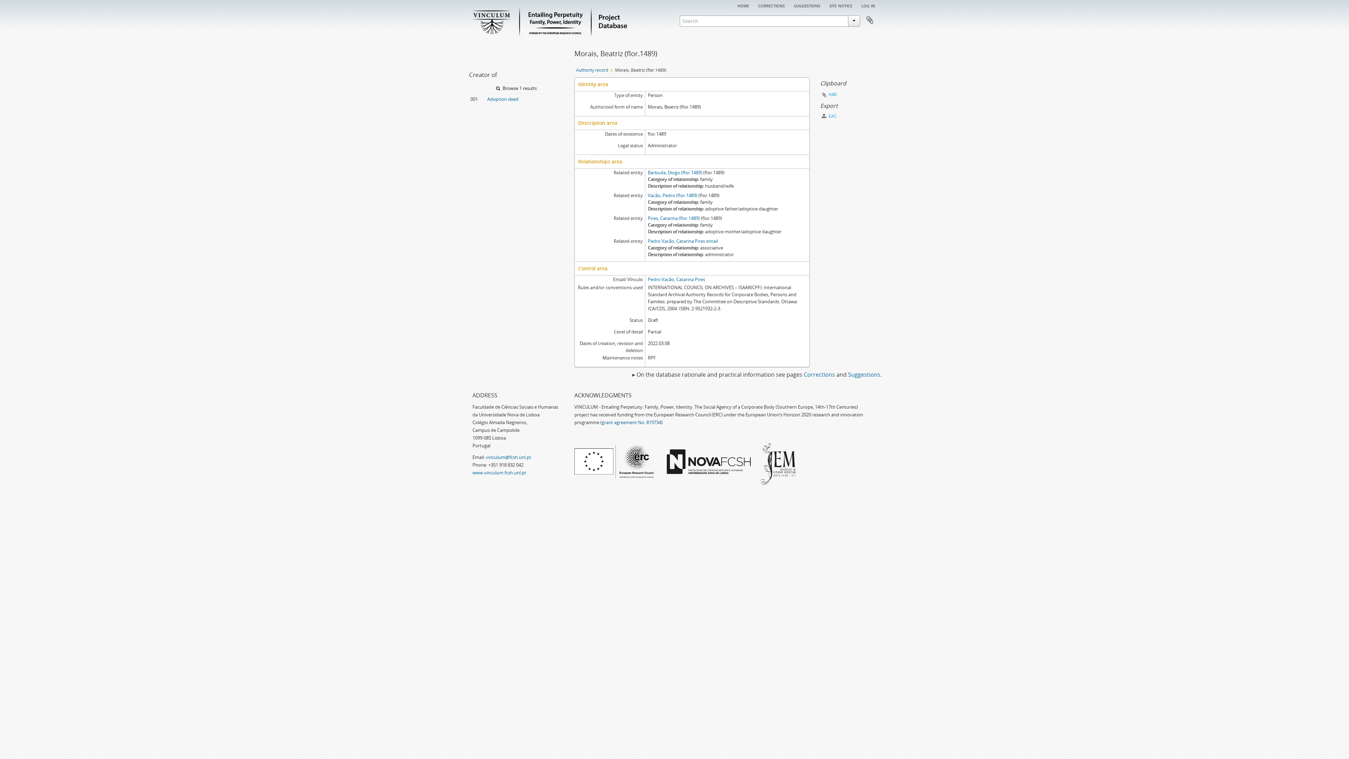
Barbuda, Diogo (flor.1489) (675, 172)
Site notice (840, 5)
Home (743, 5)
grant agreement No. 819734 (631, 422)
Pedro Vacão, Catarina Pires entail (683, 241)
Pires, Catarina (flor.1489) (674, 218)
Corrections (771, 5)
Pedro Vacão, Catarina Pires (676, 279)
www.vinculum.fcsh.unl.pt (499, 472)
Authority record (592, 70)
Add (832, 94)
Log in (868, 5)
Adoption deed (503, 99)
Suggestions (807, 5)
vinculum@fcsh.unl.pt (508, 457)
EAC (832, 116)
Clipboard (870, 20)
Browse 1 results (519, 88)
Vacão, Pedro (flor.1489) (672, 195)
